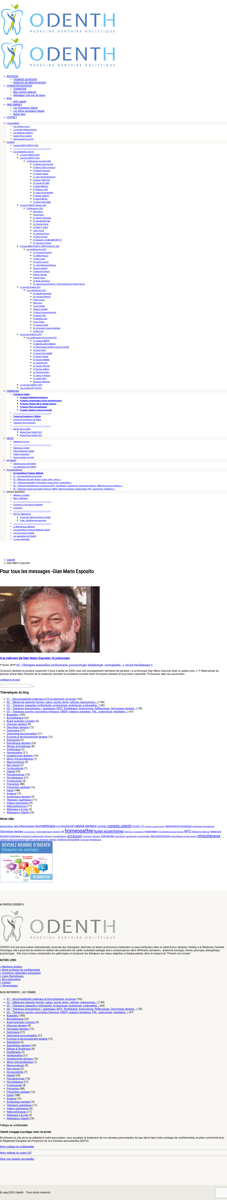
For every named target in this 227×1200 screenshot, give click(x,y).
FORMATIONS (13, 391)
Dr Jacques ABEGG (41, 341)
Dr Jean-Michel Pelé (41, 221)
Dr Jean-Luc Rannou (41, 375)
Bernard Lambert (40, 268)
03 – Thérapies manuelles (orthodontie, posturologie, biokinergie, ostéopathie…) (53, 705)
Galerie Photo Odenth (22, 136)
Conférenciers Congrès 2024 (39, 161)
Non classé (13, 765)
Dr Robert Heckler (40, 356)
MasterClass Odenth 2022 (31, 435)
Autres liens (19, 114)
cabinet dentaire (85, 826)
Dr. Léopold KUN (40, 363)
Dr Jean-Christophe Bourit (44, 177)
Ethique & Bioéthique (19, 746)
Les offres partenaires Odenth (28, 111)
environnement (30, 832)
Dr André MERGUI (40, 186)
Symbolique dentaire (19, 796)
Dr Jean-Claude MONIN (43, 192)
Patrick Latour (39, 277)
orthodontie (107, 836)
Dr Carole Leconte (41, 262)
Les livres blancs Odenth (23, 533)
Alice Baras (38, 211)
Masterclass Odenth (21, 429)
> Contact (5, 982)
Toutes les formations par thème (27, 419)
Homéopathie (14, 752)
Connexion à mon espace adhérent (28, 504)
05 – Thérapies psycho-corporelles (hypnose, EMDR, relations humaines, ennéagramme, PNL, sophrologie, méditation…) (64, 489)
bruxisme (67, 826)
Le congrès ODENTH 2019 (31, 334)
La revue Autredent (21, 539)
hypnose (128, 831)
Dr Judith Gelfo (39, 378)
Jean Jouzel (38, 230)
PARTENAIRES (14, 104)
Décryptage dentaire (11, 831)
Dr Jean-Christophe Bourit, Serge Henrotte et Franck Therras (59, 284)
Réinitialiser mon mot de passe (29, 95)
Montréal (180, 832)
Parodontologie (16, 774)
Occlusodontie (15, 768)
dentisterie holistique (178, 826)
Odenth (11, 771)
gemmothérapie (44, 831)
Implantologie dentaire (20, 755)
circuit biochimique (138, 665)
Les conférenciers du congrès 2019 (42, 337)
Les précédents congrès (23, 151)
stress (52, 839)
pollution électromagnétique (13, 839)
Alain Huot (37, 303)
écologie (84, 839)
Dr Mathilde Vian (40, 318)
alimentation (6, 826)
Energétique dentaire (19, 743)
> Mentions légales (11, 966)
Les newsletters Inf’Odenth (24, 467)
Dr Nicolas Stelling (41, 369)
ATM (58, 826)
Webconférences (17, 806)
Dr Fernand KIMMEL (41, 359)
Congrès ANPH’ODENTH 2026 (25, 145)
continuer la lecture (10, 679)
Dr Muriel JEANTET (41, 196)
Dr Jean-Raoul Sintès (42, 243)
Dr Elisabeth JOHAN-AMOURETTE (47, 240)
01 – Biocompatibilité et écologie (27, 476)
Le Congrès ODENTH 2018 (31, 385)
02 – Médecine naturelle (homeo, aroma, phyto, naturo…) (37, 479)
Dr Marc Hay (38, 331)
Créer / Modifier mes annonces (33, 520)
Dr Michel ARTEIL (40, 199)
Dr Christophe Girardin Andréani (46, 328)
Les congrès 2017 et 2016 (31, 388)
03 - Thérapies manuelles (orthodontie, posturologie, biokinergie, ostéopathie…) (70, 665)
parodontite (131, 836)
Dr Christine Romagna (42, 252)
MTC (187, 831)
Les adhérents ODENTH (23, 133)
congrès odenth (119, 826)
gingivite (56, 831)
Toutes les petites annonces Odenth (35, 517)
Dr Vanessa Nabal (40, 325)
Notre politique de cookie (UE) (16, 1152)
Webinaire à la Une (21, 441)
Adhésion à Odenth (21, 495)
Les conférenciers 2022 (36, 249)
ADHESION (12, 76)
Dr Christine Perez (41, 224)
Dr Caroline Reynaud (42, 296)
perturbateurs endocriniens (184, 836)
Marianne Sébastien (41, 381)
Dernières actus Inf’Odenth (24, 463)
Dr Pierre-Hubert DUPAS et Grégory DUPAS (51, 347)
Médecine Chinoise (201, 831)
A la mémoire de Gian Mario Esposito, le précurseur (35, 658)
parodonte (120, 836)
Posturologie (14, 781)
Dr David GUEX (39, 350)
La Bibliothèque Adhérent (24, 526)
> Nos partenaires (10, 979)
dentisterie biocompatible (154, 826)
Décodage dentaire (18, 727)
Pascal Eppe (38, 214)
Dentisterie (13, 730)
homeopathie (79, 831)
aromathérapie (45, 826)
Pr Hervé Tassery (40, 237)
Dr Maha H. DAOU (40, 227)
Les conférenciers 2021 (36, 290)
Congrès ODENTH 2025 (30, 155)
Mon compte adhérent (24, 92)
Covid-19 (138, 826)
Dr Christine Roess (41, 372)
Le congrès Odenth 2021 (30, 287)
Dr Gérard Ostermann (42, 218)
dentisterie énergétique (203, 826)
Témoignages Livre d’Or (23, 139)
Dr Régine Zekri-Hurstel (43, 164)
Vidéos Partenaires (21, 454)
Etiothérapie (14, 749)
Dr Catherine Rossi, (41, 233)
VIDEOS (10, 438)
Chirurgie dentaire (17, 724)
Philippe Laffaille (40, 309)
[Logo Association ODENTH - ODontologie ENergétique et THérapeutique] (58, 34)
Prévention (13, 784)
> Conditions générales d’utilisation (20, 973)
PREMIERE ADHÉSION (25, 79)
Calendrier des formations (24, 422)
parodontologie (160, 836)
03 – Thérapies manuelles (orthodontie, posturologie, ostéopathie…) (42, 482)
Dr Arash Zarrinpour (41, 281)
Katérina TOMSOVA (41, 180)
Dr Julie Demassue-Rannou (44, 265)
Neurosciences (15, 762)
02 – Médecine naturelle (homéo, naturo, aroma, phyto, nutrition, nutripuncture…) (52, 702)
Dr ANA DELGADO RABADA (44, 344)
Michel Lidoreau (40, 274)
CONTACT (12, 117)
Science (11, 793)
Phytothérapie (15, 777)
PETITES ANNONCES (22, 514)
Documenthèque (14, 470)
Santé (10, 790)
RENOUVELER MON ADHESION (29, 82)
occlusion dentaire (91, 836)
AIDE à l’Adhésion (20, 498)
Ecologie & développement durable (27, 736)
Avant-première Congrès (23, 457)
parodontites (144, 836)
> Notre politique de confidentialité (20, 969)
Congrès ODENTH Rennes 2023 (33, 205)
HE (62, 831)
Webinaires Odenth (21, 448)
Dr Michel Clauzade (41, 170)
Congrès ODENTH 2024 (30, 158)
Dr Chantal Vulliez (40, 173)
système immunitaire (68, 839)
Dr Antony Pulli (39, 315)
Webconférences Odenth (23, 451)
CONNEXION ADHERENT (19, 85)
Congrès (11, 142)
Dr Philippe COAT (40, 189)
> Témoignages (9, 985)
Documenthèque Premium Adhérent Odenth (31, 530)
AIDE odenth (19, 101)
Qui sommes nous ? (21, 126)
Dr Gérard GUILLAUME (42, 353)
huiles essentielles (109, 831)
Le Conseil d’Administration (25, 129)
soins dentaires (41, 839)
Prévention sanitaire (18, 787)
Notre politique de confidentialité (17, 1146)
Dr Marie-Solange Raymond (44, 312)
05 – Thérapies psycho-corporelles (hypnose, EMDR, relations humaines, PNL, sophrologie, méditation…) (67, 711)
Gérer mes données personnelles (17, 1159)
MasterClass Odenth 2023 (31, 432)
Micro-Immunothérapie (20, 758)
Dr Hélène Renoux (40, 255)
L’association (13, 123)
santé (30, 839)
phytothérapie (208, 836)
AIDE (9, 98)
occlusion (74, 836)
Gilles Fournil (39, 300)
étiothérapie (95, 839)
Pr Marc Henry (39, 259)
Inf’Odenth (11, 460)
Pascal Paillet (39, 306)
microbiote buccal (167, 831)
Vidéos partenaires (18, 803)
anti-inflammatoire (24, 826)
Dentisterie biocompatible (22, 733)
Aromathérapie (15, 718)
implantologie (138, 832)
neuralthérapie (59, 836)
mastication (151, 831)
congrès (102, 826)
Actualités (12, 714)
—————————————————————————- (32, 148)
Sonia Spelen (38, 322)
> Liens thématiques (12, 976)
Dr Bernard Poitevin (41, 271)
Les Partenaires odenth (25, 107)
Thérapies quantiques (19, 799)
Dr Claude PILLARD (41, 183)
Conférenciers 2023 (35, 208)
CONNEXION (19, 89)
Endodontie (13, 740)
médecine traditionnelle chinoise (36, 836)
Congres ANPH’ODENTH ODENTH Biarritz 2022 (39, 246)
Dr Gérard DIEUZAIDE (42, 202)
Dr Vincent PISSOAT (41, 366)
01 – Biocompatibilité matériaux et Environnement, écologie (41, 699)
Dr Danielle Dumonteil (42, 293)
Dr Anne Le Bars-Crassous (44, 167)
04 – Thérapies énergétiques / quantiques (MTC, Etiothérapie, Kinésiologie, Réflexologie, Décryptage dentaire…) (72, 708)
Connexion (17, 508)
